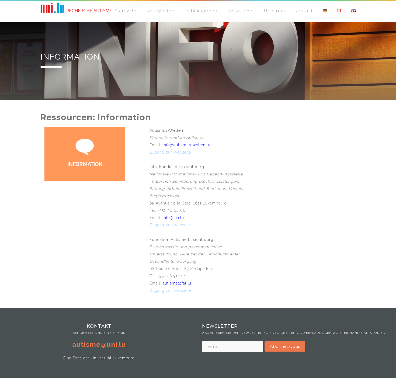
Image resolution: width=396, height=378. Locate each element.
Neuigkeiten (160, 10)
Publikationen (201, 10)
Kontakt (303, 10)
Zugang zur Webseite (170, 152)
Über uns (274, 10)
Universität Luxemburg (113, 358)
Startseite (125, 10)
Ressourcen (240, 10)
